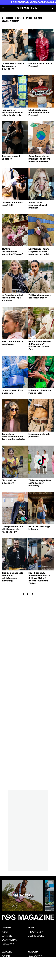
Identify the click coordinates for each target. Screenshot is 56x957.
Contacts (7, 936)
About (5, 932)
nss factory (8, 944)
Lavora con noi (9, 940)
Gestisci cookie (36, 936)
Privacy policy (35, 932)
